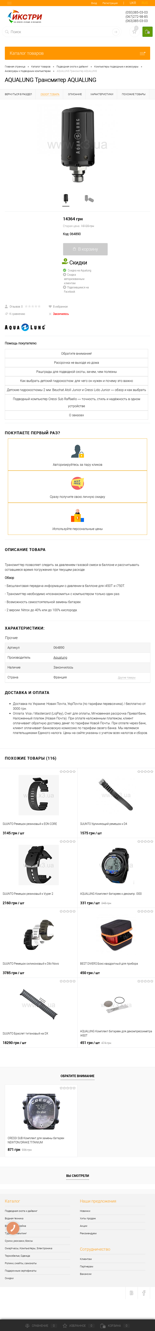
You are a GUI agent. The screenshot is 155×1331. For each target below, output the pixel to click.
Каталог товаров (27, 53)
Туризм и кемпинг (16, 1233)
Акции (83, 1225)
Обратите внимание (77, 1076)
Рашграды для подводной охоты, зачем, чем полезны (76, 372)
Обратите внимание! (76, 353)
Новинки (85, 1210)
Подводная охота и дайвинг (21, 1210)
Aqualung (60, 657)
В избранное (60, 306)
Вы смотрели (77, 1175)
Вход (94, 3)
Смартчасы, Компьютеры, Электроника (28, 1248)
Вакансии (85, 1273)
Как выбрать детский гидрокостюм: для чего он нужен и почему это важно (76, 381)
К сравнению (17, 314)
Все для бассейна (15, 1225)
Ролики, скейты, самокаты (21, 1263)
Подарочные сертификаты (21, 1270)
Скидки (9, 1278)
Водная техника (14, 1218)
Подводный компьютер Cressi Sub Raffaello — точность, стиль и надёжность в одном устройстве (76, 402)
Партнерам (86, 1266)
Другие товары (127, 677)
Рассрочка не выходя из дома (76, 363)
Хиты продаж (88, 1218)
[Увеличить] (77, 144)
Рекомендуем (88, 1233)
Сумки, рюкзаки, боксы (19, 1240)
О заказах (76, 415)
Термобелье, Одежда (17, 1255)
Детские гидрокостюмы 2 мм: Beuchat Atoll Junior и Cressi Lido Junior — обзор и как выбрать (76, 390)
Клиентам (86, 1259)
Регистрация (110, 3)
